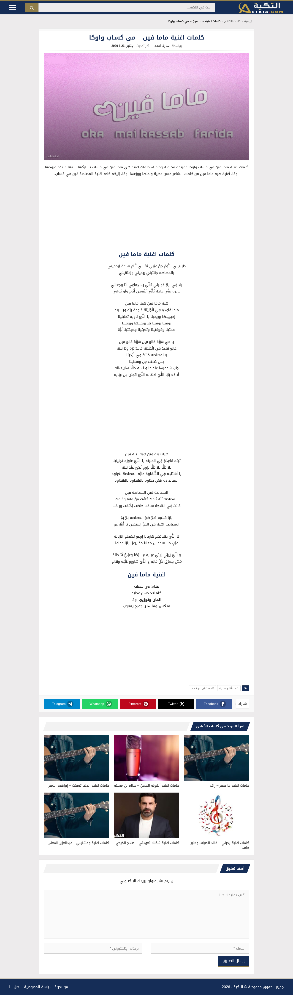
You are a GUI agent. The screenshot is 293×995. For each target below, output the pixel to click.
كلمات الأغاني (232, 21)
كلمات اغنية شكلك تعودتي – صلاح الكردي (147, 843)
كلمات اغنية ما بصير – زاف (229, 785)
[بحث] (31, 7)
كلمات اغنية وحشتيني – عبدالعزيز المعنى (78, 843)
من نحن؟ (61, 986)
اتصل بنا (15, 986)
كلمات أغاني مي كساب (202, 688)
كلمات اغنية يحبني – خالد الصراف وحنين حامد (219, 845)
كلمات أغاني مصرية (229, 688)
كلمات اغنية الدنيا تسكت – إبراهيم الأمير (79, 785)
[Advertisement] (146, 215)
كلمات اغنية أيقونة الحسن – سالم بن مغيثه (146, 785)
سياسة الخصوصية (38, 986)
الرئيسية (249, 21)
